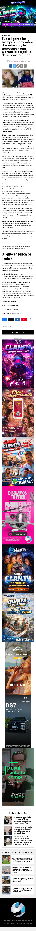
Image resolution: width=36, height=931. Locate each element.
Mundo (30, 920)
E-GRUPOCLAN (16, 61)
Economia (24, 920)
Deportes (18, 920)
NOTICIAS (7, 920)
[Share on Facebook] (10, 66)
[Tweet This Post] (14, 66)
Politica (13, 920)
